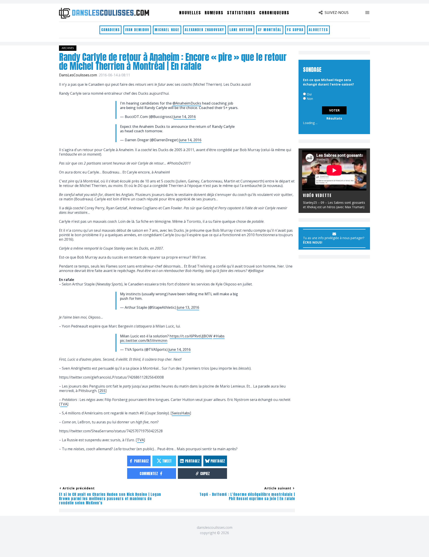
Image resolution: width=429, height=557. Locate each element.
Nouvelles (190, 13)
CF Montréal (270, 29)
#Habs (219, 336)
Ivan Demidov (137, 29)
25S (102, 390)
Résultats (334, 118)
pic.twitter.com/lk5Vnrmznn (143, 340)
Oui (309, 94)
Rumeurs (214, 13)
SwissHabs (181, 413)
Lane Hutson (240, 29)
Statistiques (241, 13)
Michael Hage (167, 29)
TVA (63, 404)
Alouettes (318, 29)
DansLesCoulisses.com (78, 75)
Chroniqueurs (274, 13)
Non (310, 98)
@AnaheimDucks (186, 103)
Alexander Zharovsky (204, 29)
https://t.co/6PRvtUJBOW (191, 336)
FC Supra (295, 29)
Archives (68, 48)
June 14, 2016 (185, 116)
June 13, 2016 (188, 307)
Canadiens (110, 29)
